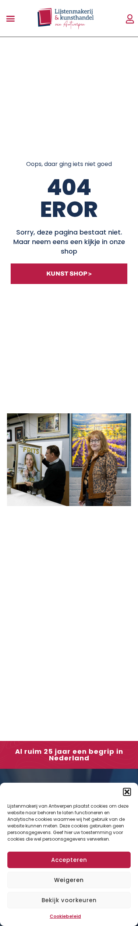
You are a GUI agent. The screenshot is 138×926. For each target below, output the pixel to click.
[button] (127, 792)
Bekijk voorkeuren (69, 900)
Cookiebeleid (65, 916)
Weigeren (69, 880)
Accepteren (69, 860)
